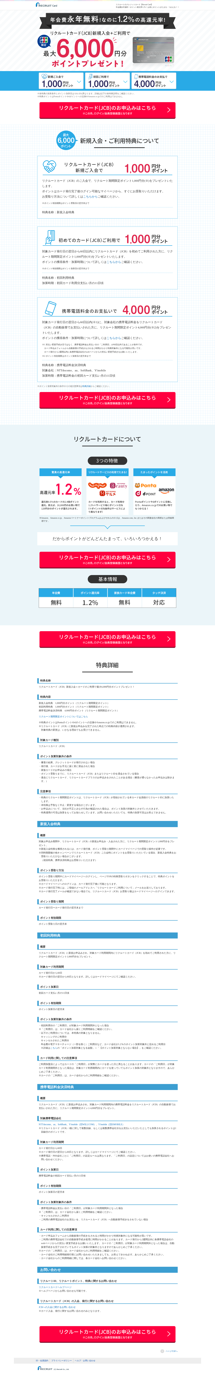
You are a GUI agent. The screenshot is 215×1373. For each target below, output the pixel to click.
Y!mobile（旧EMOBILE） (111, 1124)
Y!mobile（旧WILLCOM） (82, 1124)
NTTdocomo (45, 1124)
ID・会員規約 (42, 1361)
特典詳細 (86, 386)
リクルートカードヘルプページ (55, 1287)
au (54, 1124)
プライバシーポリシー (61, 1361)
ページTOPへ (172, 1351)
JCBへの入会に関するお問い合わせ (57, 1307)
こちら (53, 1048)
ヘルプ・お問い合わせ (85, 1361)
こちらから (90, 196)
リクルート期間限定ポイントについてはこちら (63, 716)
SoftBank (62, 1124)
